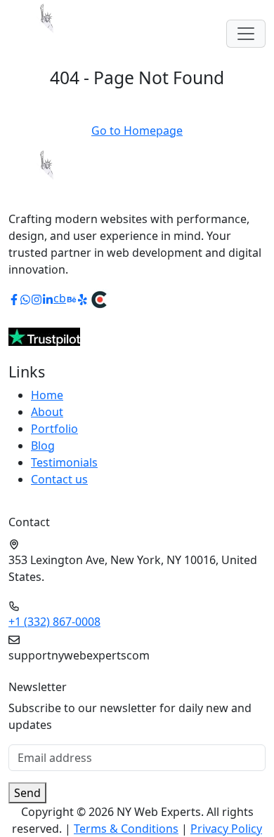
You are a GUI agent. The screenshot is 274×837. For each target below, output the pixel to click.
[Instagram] (36, 298)
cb (59, 298)
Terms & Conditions (126, 828)
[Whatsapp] (25, 298)
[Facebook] (14, 298)
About (47, 412)
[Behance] (71, 298)
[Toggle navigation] (246, 34)
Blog (43, 445)
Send (27, 793)
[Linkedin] (47, 298)
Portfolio (54, 428)
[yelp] (83, 298)
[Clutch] (99, 298)
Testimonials (64, 462)
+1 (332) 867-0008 (54, 621)
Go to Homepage (137, 130)
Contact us (59, 479)
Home (47, 395)
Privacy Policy (226, 828)
